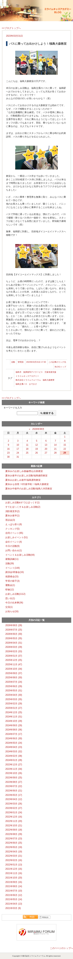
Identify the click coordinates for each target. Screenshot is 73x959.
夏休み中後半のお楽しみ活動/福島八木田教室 (28, 488)
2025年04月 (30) (13, 695)
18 (27, 449)
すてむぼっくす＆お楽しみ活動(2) (22, 507)
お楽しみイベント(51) (16, 537)
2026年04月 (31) (13, 642)
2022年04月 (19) (13, 851)
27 (46, 452)
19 (36, 449)
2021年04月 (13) (13, 903)
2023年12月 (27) (13, 764)
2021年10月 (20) (13, 877)
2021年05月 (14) (13, 899)
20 (46, 449)
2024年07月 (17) (13, 734)
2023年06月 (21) (13, 790)
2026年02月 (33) (13, 651)
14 (55, 445)
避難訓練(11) (11, 559)
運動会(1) (10, 585)
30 (8, 457)
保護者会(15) (11, 576)
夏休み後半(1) (12, 515)
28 (55, 452)
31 (17, 457)
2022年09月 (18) (13, 829)
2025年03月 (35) (13, 699)
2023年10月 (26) (13, 773)
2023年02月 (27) (13, 808)
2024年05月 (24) (13, 743)
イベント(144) (12, 568)
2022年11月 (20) (13, 821)
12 (36, 445)
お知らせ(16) (11, 611)
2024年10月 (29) (13, 721)
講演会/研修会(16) (14, 572)
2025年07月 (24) (13, 682)
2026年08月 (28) (13, 625)
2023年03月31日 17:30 (36, 362)
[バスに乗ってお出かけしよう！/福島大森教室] (36, 62)
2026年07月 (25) (13, 629)
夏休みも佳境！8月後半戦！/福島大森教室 (27, 484)
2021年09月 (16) (13, 882)
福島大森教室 (48, 380)
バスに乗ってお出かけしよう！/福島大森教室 (38, 43)
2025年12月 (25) (13, 660)
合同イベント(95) (14, 533)
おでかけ (33, 384)
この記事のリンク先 (57, 362)
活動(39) (9, 563)
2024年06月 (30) (13, 738)
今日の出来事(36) (14, 602)
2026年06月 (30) (13, 634)
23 (8, 452)
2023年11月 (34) (13, 769)
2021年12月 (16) (13, 869)
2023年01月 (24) (13, 812)
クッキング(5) (12, 528)
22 (64, 449)
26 (36, 452)
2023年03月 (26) (13, 803)
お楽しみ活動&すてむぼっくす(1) (22, 502)
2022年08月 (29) (13, 834)
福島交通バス (21, 384)
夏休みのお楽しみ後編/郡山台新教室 (24, 471)
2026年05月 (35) (13, 638)
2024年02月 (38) (13, 756)
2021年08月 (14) (13, 886)
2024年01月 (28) (13, 760)
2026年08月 (38, 429)
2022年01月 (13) (13, 864)
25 (27, 452)
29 (64, 452)
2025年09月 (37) (13, 673)
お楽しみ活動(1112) (15, 594)
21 (55, 449)
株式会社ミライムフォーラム (28, 380)
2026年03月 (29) (13, 647)
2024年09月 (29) (13, 725)
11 (27, 445)
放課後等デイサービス (33, 372)
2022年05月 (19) (13, 847)
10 (17, 445)
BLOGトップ (60, 367)
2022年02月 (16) (13, 860)
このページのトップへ (61, 948)
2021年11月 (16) (13, 873)
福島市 (18, 372)
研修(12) (9, 589)
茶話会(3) (10, 520)
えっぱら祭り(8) (13, 524)
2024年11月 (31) (13, 716)
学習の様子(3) (12, 581)
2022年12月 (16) (13, 816)
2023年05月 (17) (13, 795)
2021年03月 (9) (13, 908)
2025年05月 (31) (13, 690)
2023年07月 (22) (13, 786)
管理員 (21, 362)
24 (17, 452)
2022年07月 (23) (13, 838)
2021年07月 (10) (13, 890)
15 (64, 445)
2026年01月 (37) (13, 655)
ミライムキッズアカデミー (27, 376)
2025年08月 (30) (13, 677)
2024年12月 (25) (13, 712)
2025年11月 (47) (13, 664)
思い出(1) (10, 598)
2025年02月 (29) (13, 703)
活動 (13, 362)
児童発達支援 (50, 372)
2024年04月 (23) (13, 747)
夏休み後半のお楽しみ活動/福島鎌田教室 (26, 475)
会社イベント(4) (13, 541)
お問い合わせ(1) (13, 550)
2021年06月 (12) (13, 895)
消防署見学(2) (12, 511)
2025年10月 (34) (13, 669)
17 (17, 449)
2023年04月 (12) (13, 799)
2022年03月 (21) (13, 856)
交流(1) (9, 607)
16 (8, 449)
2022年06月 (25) (13, 842)
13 (46, 445)
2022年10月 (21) (13, 825)
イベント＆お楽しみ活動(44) (20, 555)
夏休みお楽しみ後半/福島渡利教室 (23, 480)
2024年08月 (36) (13, 729)
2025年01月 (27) (13, 708)
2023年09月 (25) (13, 777)
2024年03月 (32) (13, 751)
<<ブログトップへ (11, 28)
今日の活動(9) (12, 546)
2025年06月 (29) (13, 686)
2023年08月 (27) (13, 782)
